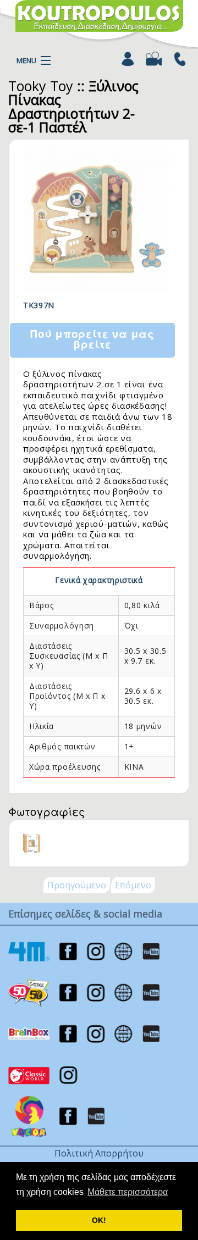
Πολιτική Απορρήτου (99, 1153)
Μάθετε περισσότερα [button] (127, 1192)
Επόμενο (133, 885)
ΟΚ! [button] (99, 1220)
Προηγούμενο (76, 885)
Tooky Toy (40, 85)
